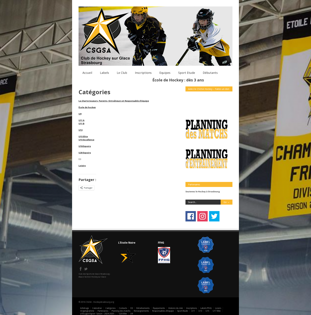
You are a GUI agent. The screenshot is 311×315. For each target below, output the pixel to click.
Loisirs (82, 165)
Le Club (122, 73)
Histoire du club (175, 308)
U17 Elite (217, 310)
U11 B (81, 123)
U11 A (81, 120)
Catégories (110, 308)
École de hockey (87, 107)
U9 (80, 113)
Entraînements (143, 308)
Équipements (159, 308)
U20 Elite (123, 313)
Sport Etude (186, 73)
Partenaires (103, 310)
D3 (131, 308)
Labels (104, 73)
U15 (207, 310)
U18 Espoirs (85, 146)
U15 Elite (83, 136)
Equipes (164, 73)
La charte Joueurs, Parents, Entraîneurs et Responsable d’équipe (114, 100)
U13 (80, 130)
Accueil (87, 73)
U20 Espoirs (85, 152)
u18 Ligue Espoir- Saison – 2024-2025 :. (97, 313)
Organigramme (87, 310)
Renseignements (141, 310)
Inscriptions (143, 73)
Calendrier (97, 308)
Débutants (210, 73)
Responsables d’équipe (163, 310)
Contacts (123, 308)
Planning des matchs (121, 310)
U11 (193, 310)
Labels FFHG (206, 308)
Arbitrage (84, 308)
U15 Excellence (86, 139)
